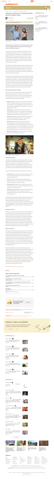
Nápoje (18, 316)
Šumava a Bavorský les (37, 460)
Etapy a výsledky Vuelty (16, 459)
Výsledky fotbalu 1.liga (22, 459)
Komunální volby (8, 463)
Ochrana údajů (31, 472)
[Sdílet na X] (33, 312)
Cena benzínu (31, 465)
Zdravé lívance (29, 460)
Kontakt (27, 472)
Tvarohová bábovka (29, 461)
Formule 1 (21, 462)
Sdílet (10, 20)
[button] (20, 32)
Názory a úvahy (9, 399)
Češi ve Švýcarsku (37, 461)
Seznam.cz (51, 1)
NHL (20, 463)
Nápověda (24, 472)
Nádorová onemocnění (9, 316)
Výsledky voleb (7, 460)
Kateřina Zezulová (9, 413)
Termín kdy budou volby (9, 461)
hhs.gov (14, 266)
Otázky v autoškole (44, 462)
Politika (7, 391)
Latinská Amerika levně (37, 462)
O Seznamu (14, 472)
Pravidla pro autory (36, 472)
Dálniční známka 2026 (44, 459)
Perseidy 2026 (27, 465)
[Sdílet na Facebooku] (31, 312)
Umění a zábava (9, 430)
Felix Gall (14, 462)
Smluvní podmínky (19, 472)
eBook (7, 20)
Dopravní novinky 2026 (44, 460)
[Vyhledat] (32, 1)
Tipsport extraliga (22, 460)
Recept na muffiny (29, 459)
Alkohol (20, 315)
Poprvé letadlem (37, 459)
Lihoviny (24, 316)
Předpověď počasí (23, 465)
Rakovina (23, 315)
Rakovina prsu (27, 315)
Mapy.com (19, 465)
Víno (22, 316)
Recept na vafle (29, 462)
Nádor (31, 315)
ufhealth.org (10, 266)
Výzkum (17, 315)
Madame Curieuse (11, 17)
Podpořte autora (30, 18)
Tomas (7, 429)
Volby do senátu (7, 462)
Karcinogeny (14, 316)
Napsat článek (28, 302)
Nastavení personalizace (26, 473)
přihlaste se (17, 291)
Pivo (20, 316)
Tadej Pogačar (14, 461)
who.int (21, 266)
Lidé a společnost (9, 415)
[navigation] (1, 1)
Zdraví (12, 315)
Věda (14, 315)
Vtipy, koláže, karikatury (10, 384)
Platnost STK (43, 463)
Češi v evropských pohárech (37, 465)
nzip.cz (18, 266)
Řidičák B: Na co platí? (44, 461)
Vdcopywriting (8, 421)
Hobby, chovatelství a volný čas (12, 423)
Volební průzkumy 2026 (8, 459)
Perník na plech (29, 463)
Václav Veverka (8, 382)
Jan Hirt (14, 460)
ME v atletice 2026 (22, 461)
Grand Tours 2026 (15, 463)
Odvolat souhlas (42, 472)
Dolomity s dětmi (37, 463)
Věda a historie (8, 407)
